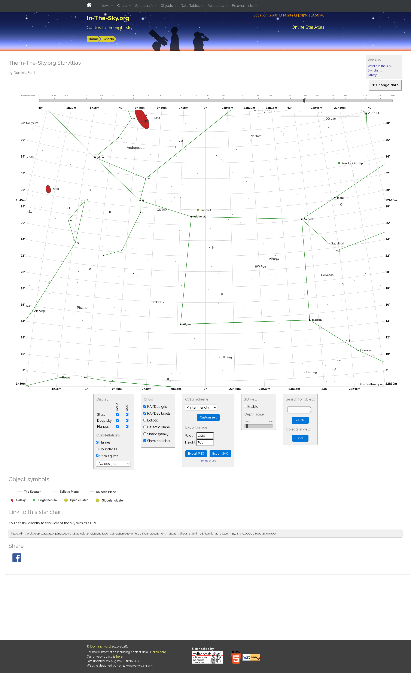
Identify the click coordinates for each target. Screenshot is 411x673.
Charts (109, 39)
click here (159, 652)
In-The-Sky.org (108, 18)
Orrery (372, 75)
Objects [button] (167, 6)
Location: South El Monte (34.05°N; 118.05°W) (288, 15)
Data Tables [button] (191, 6)
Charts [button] (122, 6)
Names (104, 442)
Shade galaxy (157, 434)
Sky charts (375, 70)
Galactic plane (158, 427)
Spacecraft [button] (144, 6)
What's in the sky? (380, 66)
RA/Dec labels (158, 413)
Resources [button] (216, 6)
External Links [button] (243, 6)
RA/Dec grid (156, 407)
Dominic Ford (100, 646)
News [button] (105, 6)
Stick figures (108, 456)
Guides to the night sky (110, 27)
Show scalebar (158, 441)
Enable (252, 407)
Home (93, 39)
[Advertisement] (207, 608)
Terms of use (208, 460)
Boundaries (107, 449)
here (119, 656)
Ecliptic (152, 420)
